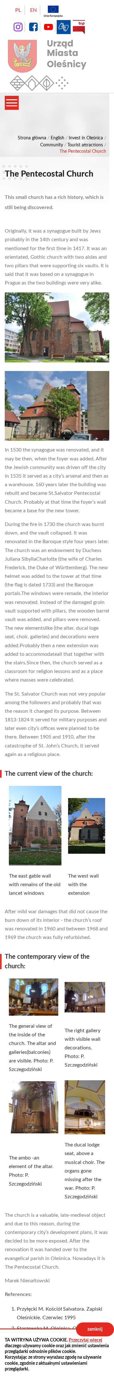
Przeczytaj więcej (85, 1340)
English (57, 138)
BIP (79, 27)
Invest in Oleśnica (86, 138)
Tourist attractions (85, 145)
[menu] (12, 103)
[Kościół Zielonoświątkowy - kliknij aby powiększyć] (57, 327)
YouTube (48, 27)
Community (51, 145)
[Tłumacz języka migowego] (64, 27)
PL (18, 10)
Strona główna (32, 138)
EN (33, 10)
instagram (18, 27)
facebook (33, 27)
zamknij (95, 1329)
